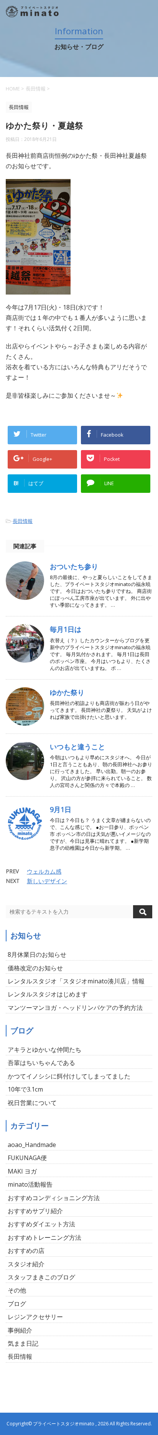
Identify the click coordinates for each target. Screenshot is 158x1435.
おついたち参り (74, 566)
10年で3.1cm (25, 1089)
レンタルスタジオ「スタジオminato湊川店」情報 (76, 981)
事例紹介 (20, 1330)
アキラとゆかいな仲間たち (44, 1049)
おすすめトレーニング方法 (44, 1237)
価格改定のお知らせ (35, 968)
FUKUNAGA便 (27, 1158)
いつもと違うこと (77, 746)
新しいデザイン (47, 881)
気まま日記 (23, 1343)
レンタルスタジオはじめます (47, 994)
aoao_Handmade (32, 1144)
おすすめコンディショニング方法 (54, 1198)
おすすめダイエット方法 (41, 1224)
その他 (17, 1290)
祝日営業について (32, 1102)
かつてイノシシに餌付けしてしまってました (69, 1076)
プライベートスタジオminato (63, 1423)
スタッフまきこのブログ (41, 1277)
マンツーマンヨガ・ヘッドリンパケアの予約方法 (75, 1007)
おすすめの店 (26, 1250)
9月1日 (60, 809)
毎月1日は (65, 629)
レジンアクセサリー (35, 1317)
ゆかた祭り (67, 692)
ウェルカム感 (44, 871)
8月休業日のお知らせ (37, 954)
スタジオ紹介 (26, 1264)
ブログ (17, 1303)
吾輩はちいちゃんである (41, 1062)
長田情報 (23, 520)
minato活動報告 (30, 1184)
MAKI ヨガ (22, 1171)
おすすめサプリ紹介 (35, 1211)
